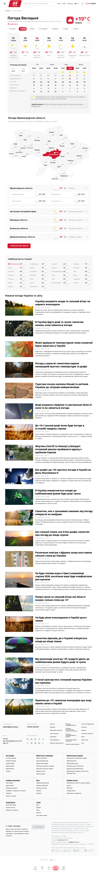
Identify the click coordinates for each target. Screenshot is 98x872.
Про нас (52, 724)
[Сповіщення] (82, 3)
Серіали (38, 793)
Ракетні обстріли (41, 758)
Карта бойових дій (42, 761)
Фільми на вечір (41, 788)
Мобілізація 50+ (72, 761)
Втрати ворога (40, 774)
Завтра (22, 29)
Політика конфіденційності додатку (71, 735)
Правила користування (57, 743)
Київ (59, 3)
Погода (8, 771)
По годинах (43, 29)
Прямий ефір (10, 763)
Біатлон (38, 813)
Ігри (82, 743)
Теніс (38, 810)
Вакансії (83, 730)
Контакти (84, 727)
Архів (82, 736)
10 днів (65, 29)
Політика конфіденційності (71, 724)
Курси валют (10, 785)
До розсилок (38, 827)
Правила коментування (72, 744)
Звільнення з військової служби (77, 758)
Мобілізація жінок (72, 763)
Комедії (38, 791)
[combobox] (41, 4)
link (27, 739)
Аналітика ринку (11, 805)
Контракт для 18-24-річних (75, 766)
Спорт (38, 802)
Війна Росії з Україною (44, 756)
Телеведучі (53, 736)
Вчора (32, 29)
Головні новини (11, 758)
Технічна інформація (87, 724)
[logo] (15, 3)
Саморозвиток (71, 791)
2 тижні (75, 29)
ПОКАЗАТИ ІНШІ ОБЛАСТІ (20, 246)
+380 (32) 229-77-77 (62, 840)
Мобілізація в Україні (75, 756)
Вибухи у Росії (40, 771)
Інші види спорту (41, 815)
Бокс (37, 805)
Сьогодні (12, 29)
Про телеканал (54, 733)
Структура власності (87, 733)
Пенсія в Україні (11, 796)
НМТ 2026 (70, 788)
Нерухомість (10, 802)
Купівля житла (10, 807)
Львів (64, 3)
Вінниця (70, 3)
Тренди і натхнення (12, 810)
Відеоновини (10, 766)
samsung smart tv (89, 850)
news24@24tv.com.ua (10, 727)
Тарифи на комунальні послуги (16, 791)
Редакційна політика (56, 730)
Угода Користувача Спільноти (71, 740)
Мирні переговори (42, 763)
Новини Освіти (72, 780)
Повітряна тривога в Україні (45, 766)
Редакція (52, 727)
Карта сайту (84, 740)
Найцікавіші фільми (42, 783)
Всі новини (10, 756)
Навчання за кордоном (74, 793)
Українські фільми (42, 785)
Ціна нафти (9, 783)
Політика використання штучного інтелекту (71, 730)
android (56, 850)
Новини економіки (13, 780)
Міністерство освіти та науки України (78, 783)
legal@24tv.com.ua (73, 842)
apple (67, 850)
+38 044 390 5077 (33, 727)
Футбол (38, 807)
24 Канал (7, 10)
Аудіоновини (10, 768)
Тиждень (55, 29)
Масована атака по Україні (44, 768)
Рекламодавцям (54, 740)
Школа (69, 785)
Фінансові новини (11, 788)
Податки (8, 793)
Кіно (38, 780)
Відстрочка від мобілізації (75, 768)
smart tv (78, 850)
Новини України (11, 761)
